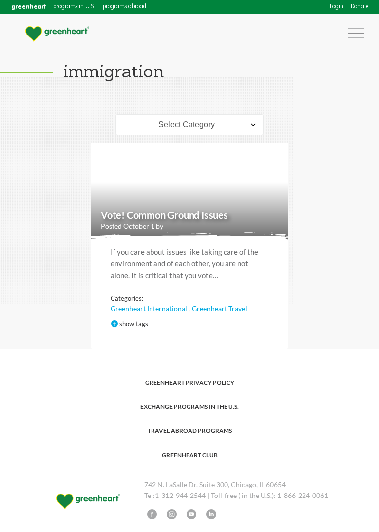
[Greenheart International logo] (57, 33)
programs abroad (124, 7)
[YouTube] (191, 514)
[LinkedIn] (211, 514)
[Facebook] (152, 514)
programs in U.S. (74, 7)
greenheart (28, 6)
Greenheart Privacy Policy (189, 382)
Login (336, 7)
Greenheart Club (190, 455)
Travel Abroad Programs (190, 430)
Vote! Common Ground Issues (164, 215)
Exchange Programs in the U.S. (189, 406)
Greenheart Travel (219, 308)
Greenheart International (150, 308)
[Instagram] (172, 514)
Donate (359, 7)
